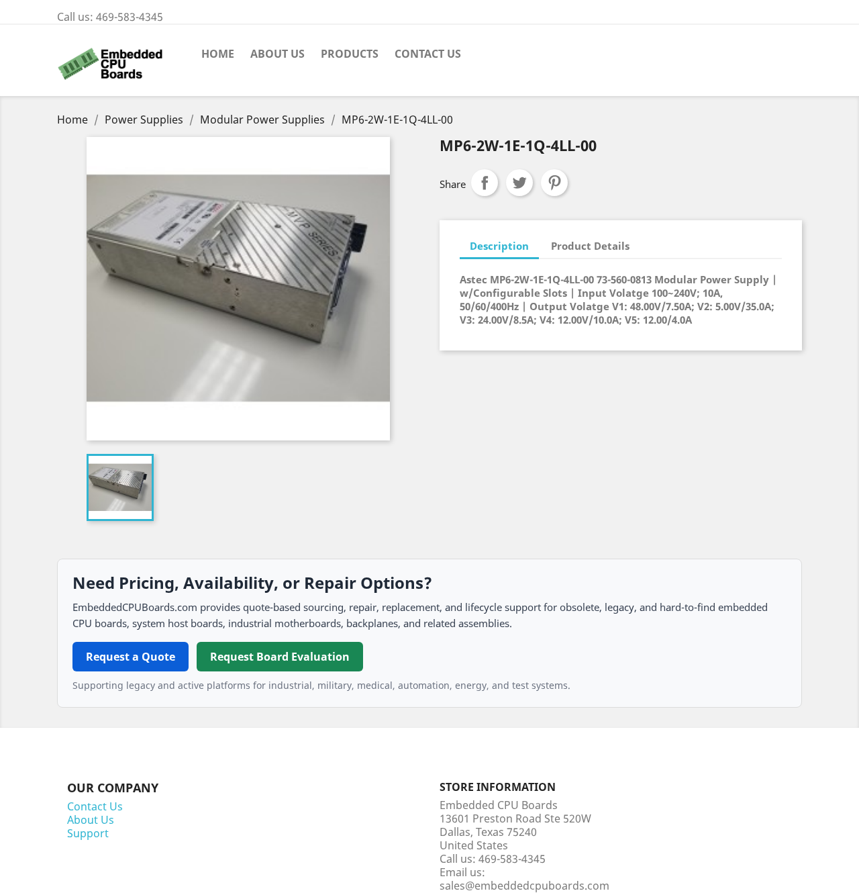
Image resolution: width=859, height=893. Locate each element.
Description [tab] (499, 245)
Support (88, 833)
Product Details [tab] (590, 245)
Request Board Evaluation (280, 656)
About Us (277, 53)
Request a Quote (130, 656)
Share (484, 182)
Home (217, 53)
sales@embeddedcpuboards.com (524, 885)
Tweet (519, 182)
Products (349, 53)
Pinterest (554, 182)
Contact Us (428, 53)
